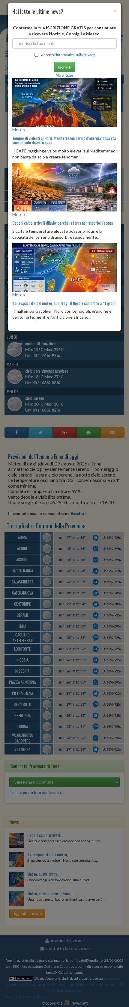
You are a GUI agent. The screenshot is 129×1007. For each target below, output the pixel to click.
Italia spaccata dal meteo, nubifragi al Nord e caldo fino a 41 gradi (64, 303)
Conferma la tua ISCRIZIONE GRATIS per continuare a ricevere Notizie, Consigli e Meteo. (64, 30)
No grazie (64, 75)
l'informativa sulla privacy (74, 54)
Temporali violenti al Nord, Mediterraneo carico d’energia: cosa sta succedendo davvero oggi (64, 140)
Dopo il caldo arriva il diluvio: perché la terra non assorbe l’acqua (62, 223)
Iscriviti (64, 66)
